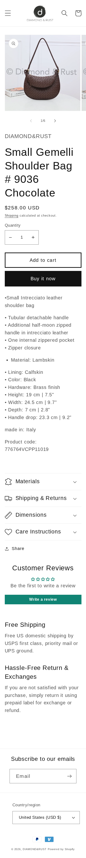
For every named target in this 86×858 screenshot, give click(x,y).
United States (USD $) (40, 817)
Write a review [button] (43, 599)
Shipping (11, 215)
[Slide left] (31, 121)
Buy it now (43, 278)
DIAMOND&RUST (35, 849)
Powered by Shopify (61, 849)
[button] (8, 13)
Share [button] (18, 548)
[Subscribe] (69, 776)
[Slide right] (55, 121)
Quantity (13, 225)
